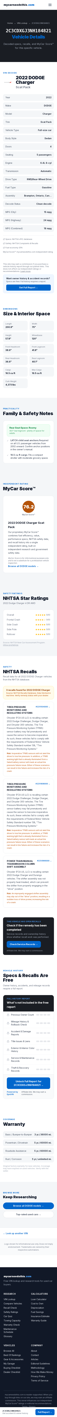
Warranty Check (12, 1324)
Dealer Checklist (12, 1372)
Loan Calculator (39, 1299)
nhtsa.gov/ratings (10, 645)
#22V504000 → (43, 707)
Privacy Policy (38, 1376)
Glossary (8, 1336)
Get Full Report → (28, 287)
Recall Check (10, 1307)
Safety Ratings (11, 1312)
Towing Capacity (12, 1320)
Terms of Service (39, 1380)
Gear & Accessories (13, 1359)
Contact (35, 1355)
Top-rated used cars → (28, 1214)
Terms (25, 1406)
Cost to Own (37, 1303)
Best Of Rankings (12, 1355)
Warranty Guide (39, 1320)
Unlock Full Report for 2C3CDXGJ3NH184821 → (28, 1083)
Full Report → (45, 1412)
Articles (34, 1359)
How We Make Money (42, 1372)
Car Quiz (8, 1316)
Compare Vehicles (13, 1303)
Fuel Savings (37, 1312)
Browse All (9, 1351)
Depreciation (37, 1307)
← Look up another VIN (15, 1233)
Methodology (38, 1368)
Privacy (32, 1406)
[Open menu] (50, 5)
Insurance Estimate (40, 1316)
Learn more (25, 271)
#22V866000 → (44, 861)
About (34, 1351)
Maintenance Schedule (10, 1330)
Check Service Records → (24, 944)
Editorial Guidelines (40, 1363)
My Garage (9, 1363)
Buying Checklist (12, 1368)
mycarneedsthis (19, 4)
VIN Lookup (22, 23)
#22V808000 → (43, 784)
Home (10, 23)
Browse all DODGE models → (23, 566)
